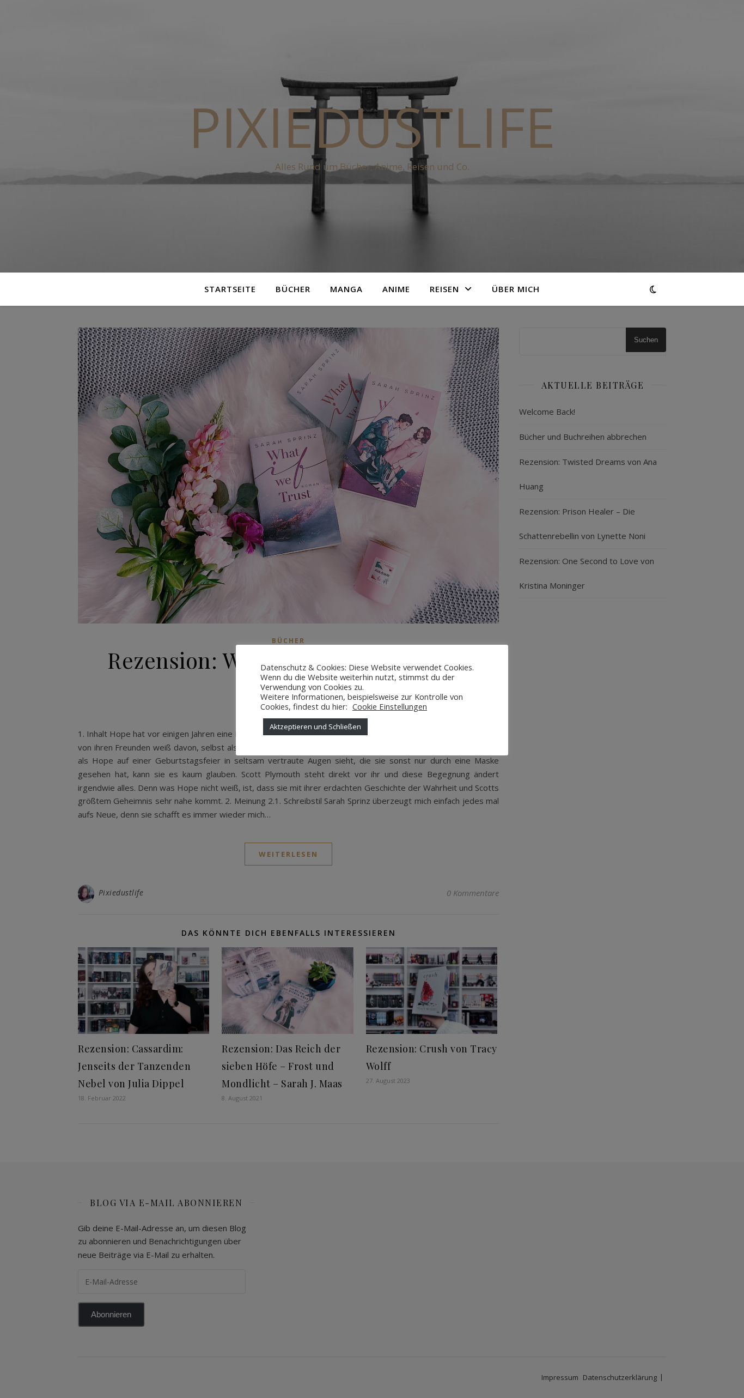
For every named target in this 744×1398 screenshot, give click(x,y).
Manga (346, 288)
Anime (396, 288)
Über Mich (516, 288)
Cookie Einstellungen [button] (389, 706)
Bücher (293, 288)
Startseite (230, 288)
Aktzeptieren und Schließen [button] (315, 726)
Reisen (444, 288)
